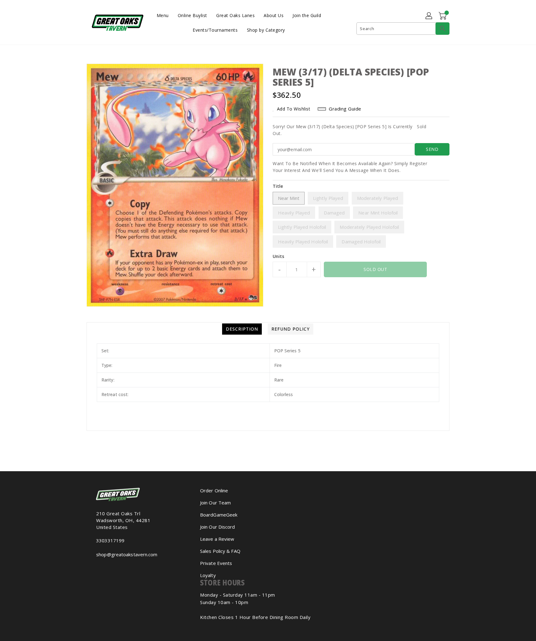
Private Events (216, 563)
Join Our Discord (217, 527)
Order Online (214, 490)
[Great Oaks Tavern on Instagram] (98, 568)
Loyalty (208, 575)
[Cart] (443, 16)
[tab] (242, 329)
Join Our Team (215, 502)
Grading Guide (345, 109)
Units (278, 256)
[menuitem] (162, 15)
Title (278, 186)
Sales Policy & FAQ (220, 551)
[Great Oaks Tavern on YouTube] (103, 568)
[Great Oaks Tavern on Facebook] (93, 568)
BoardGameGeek (218, 515)
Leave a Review (217, 539)
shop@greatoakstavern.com (126, 554)
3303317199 (110, 540)
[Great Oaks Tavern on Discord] (108, 568)
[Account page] (429, 16)
